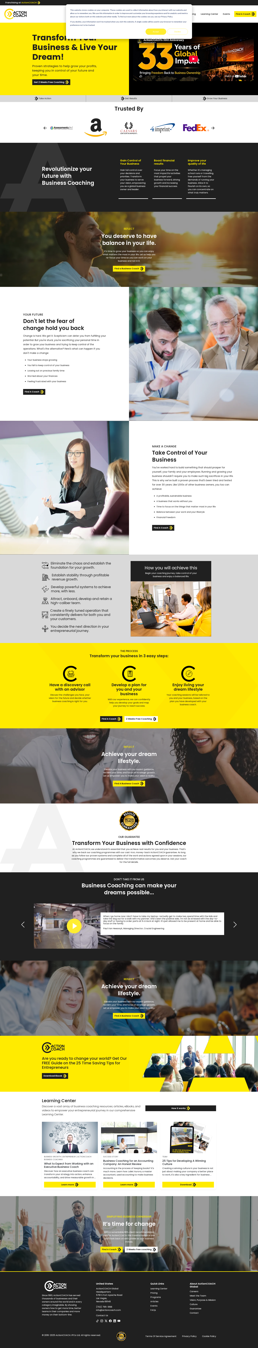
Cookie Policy (209, 1336)
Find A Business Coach (126, 783)
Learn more (67, 1184)
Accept (156, 31)
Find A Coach (243, 14)
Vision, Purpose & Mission (203, 1300)
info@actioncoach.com (108, 1310)
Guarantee (195, 1308)
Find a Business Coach (126, 268)
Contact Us (102, 1315)
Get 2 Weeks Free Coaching (49, 82)
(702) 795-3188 (104, 1306)
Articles (154, 1301)
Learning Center (209, 14)
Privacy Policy (189, 1336)
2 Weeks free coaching (139, 1249)
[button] (45, 128)
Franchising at (21, 2)
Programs (155, 1297)
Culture (194, 1304)
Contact (194, 1312)
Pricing (192, 14)
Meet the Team (198, 1295)
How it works (178, 1108)
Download (185, 1184)
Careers (194, 1291)
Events (226, 14)
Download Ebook (53, 1075)
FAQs (153, 1310)
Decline (177, 31)
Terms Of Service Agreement (160, 1336)
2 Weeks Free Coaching (139, 718)
